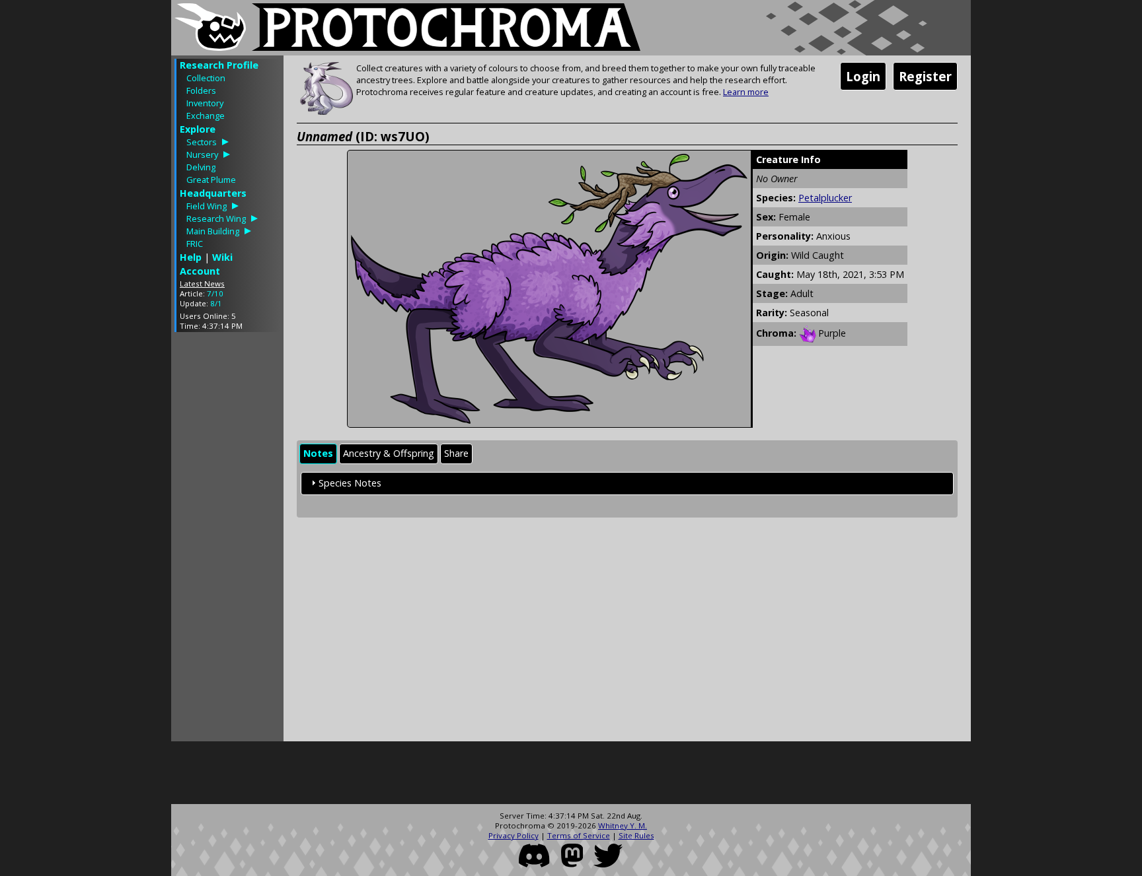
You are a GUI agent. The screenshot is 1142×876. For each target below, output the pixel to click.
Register (925, 76)
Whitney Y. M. (622, 825)
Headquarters (213, 193)
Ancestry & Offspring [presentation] (388, 453)
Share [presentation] (456, 453)
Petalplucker (825, 197)
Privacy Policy (513, 835)
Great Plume (211, 179)
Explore (197, 129)
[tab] (318, 454)
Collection (205, 78)
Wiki (222, 257)
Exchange (205, 115)
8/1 (216, 303)
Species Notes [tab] (350, 483)
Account (200, 271)
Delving (200, 167)
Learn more (746, 92)
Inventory (204, 103)
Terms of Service (578, 835)
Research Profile (219, 65)
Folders (201, 90)
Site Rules (636, 835)
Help (191, 257)
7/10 (215, 293)
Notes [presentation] (318, 453)
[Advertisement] (227, 540)
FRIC (194, 244)
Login (863, 76)
